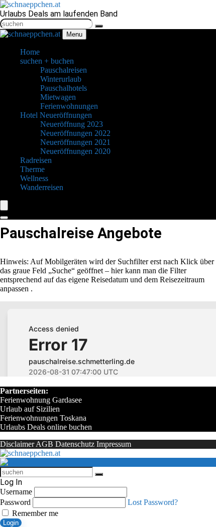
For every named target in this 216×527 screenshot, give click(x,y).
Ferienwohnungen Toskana (43, 418)
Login (11, 522)
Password (15, 502)
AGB (44, 444)
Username (16, 491)
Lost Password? (153, 502)
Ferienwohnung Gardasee (41, 400)
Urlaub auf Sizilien (30, 409)
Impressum (113, 444)
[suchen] (99, 26)
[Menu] (4, 205)
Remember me (34, 513)
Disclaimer (17, 444)
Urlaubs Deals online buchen (46, 427)
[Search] (4, 217)
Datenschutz (74, 444)
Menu (74, 34)
